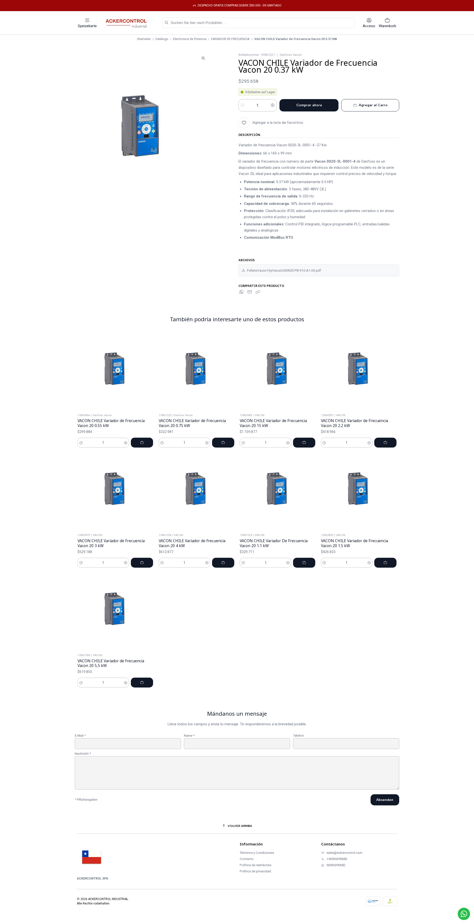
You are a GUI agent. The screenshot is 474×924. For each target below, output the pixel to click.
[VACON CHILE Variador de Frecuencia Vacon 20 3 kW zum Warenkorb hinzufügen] (142, 563)
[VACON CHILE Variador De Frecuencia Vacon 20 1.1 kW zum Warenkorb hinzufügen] (304, 563)
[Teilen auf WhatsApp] (241, 292)
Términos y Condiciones (257, 853)
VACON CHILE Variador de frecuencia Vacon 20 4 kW (192, 543)
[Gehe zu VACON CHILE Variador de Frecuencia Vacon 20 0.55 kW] (115, 371)
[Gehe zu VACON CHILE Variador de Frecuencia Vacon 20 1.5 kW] (358, 491)
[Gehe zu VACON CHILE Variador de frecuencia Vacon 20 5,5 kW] (115, 611)
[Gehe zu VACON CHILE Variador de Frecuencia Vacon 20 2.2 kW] (358, 371)
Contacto (247, 859)
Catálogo (161, 39)
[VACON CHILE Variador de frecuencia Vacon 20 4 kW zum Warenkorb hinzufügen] (223, 563)
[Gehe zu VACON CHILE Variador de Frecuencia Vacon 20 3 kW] (115, 491)
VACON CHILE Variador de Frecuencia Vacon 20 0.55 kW (111, 423)
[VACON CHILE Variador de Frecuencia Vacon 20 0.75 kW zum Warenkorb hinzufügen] (223, 443)
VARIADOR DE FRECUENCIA (230, 39)
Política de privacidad (255, 871)
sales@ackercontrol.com (344, 853)
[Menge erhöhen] (272, 105)
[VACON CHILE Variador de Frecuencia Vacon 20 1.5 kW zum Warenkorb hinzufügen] (385, 563)
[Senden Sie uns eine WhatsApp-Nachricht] (464, 914)
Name (189, 735)
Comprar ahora (309, 105)
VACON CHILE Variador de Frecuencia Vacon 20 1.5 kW (354, 543)
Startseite (144, 39)
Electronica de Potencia (189, 39)
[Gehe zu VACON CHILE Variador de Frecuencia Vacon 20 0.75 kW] (196, 371)
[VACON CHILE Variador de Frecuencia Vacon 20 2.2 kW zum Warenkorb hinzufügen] (385, 443)
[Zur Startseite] (127, 22)
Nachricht (83, 753)
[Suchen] (166, 23)
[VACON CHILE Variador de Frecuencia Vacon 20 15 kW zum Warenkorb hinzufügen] (304, 443)
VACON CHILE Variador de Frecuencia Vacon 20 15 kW (273, 423)
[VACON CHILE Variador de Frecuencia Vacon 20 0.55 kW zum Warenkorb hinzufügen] (142, 443)
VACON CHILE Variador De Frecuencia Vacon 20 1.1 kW (274, 543)
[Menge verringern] (242, 105)
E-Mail (80, 735)
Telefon (298, 735)
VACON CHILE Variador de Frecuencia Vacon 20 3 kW (111, 543)
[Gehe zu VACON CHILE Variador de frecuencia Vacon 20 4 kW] (196, 491)
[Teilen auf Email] (249, 292)
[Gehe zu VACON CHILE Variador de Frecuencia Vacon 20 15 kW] (277, 371)
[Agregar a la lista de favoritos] (150, 371)
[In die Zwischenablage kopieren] (258, 292)
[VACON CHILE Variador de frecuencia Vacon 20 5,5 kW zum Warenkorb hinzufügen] (142, 683)
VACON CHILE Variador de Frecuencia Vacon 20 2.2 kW (354, 423)
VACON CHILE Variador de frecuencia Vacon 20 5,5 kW (111, 663)
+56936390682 (337, 859)
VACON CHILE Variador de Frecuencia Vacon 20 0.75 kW (192, 423)
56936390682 (335, 865)
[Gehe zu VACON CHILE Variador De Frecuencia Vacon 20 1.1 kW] (277, 491)
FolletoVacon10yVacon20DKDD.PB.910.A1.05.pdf (284, 270)
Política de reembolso (256, 865)
